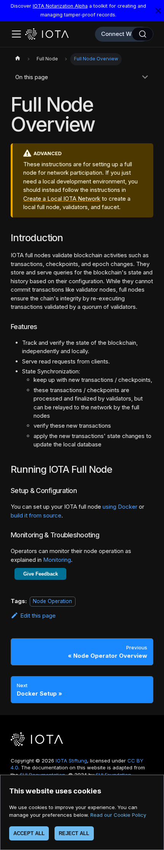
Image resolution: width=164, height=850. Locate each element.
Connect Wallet (122, 33)
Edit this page (38, 615)
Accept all (29, 833)
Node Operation (52, 601)
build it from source (36, 515)
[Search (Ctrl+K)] (142, 34)
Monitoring (57, 559)
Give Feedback (40, 574)
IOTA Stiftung (71, 761)
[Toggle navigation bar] (16, 34)
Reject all (74, 833)
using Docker (120, 506)
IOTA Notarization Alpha (60, 6)
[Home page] (17, 59)
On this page (31, 77)
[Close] (158, 10)
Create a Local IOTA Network (61, 198)
